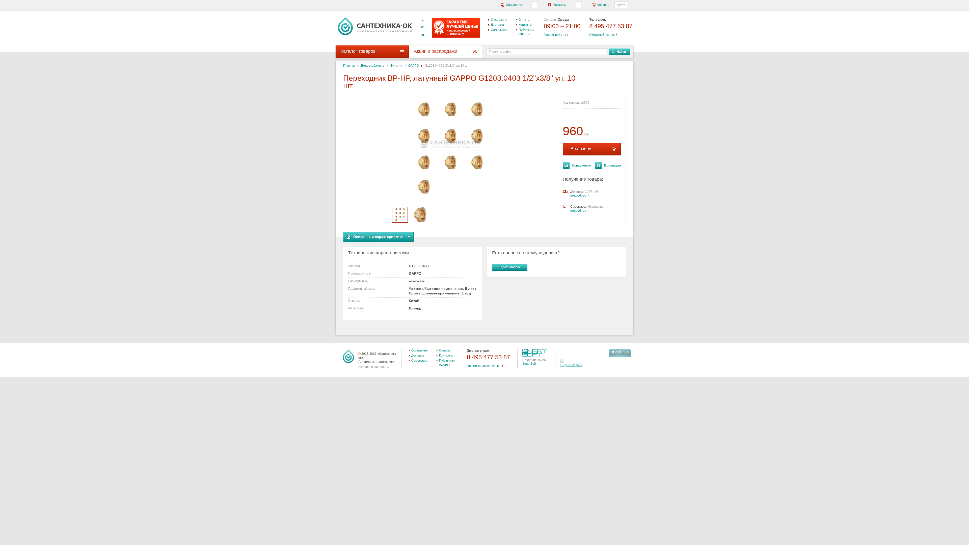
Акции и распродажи (435, 51)
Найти (621, 51)
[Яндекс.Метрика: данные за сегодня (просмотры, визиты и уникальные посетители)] (572, 363)
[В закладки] (598, 165)
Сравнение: (514, 5)
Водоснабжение (372, 65)
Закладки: (560, 5)
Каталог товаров (358, 51)
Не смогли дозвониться (483, 366)
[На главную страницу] (375, 26)
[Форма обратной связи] (422, 27)
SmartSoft (529, 363)
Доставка (497, 24)
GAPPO (413, 65)
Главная (349, 65)
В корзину (581, 148)
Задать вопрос (510, 267)
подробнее (578, 195)
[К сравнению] (566, 165)
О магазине (499, 19)
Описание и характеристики (378, 237)
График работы (555, 35)
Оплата (524, 19)
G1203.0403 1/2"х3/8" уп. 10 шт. (447, 65)
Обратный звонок (601, 35)
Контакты (525, 24)
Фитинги (396, 65)
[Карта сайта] (422, 35)
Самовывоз (499, 30)
